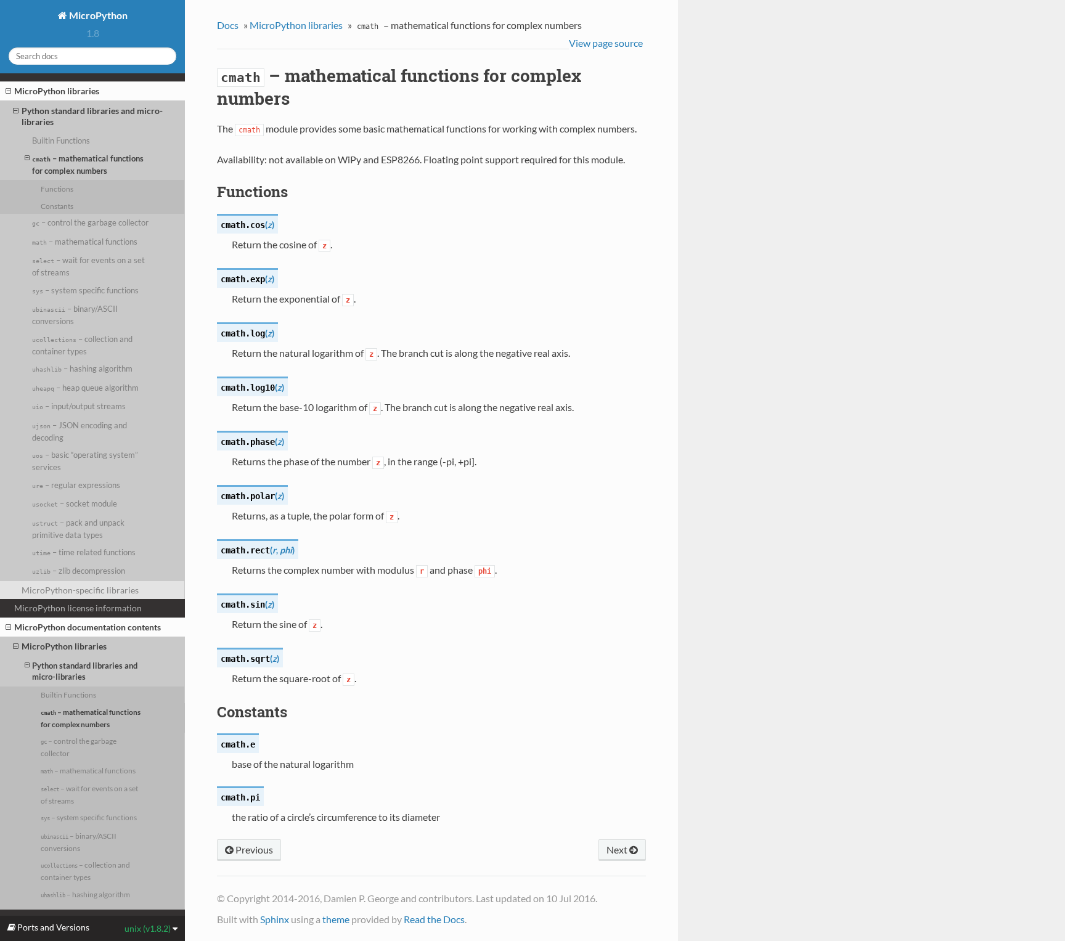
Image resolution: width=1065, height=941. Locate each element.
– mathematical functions (84, 241)
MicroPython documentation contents (87, 627)
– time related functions (84, 552)
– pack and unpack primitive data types (78, 529)
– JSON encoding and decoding (79, 431)
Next (617, 849)
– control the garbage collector (90, 222)
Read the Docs (434, 919)
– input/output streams (79, 406)
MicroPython (97, 15)
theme (335, 919)
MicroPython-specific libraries (80, 590)
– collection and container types (82, 345)
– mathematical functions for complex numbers (88, 164)
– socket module (74, 503)
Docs (228, 25)
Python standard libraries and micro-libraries (92, 116)
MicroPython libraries (56, 91)
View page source (606, 43)
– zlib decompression (78, 571)
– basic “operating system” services (85, 461)
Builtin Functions (61, 140)
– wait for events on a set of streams (88, 266)
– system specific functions (85, 290)
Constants (57, 206)
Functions (57, 188)
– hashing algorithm (82, 368)
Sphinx (274, 919)
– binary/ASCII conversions (75, 315)
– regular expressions (76, 485)
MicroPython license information (78, 608)
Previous (253, 849)
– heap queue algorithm (85, 388)
